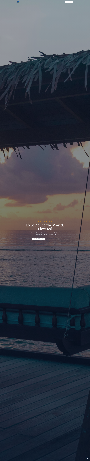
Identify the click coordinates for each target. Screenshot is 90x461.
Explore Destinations (39, 238)
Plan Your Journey (52, 238)
